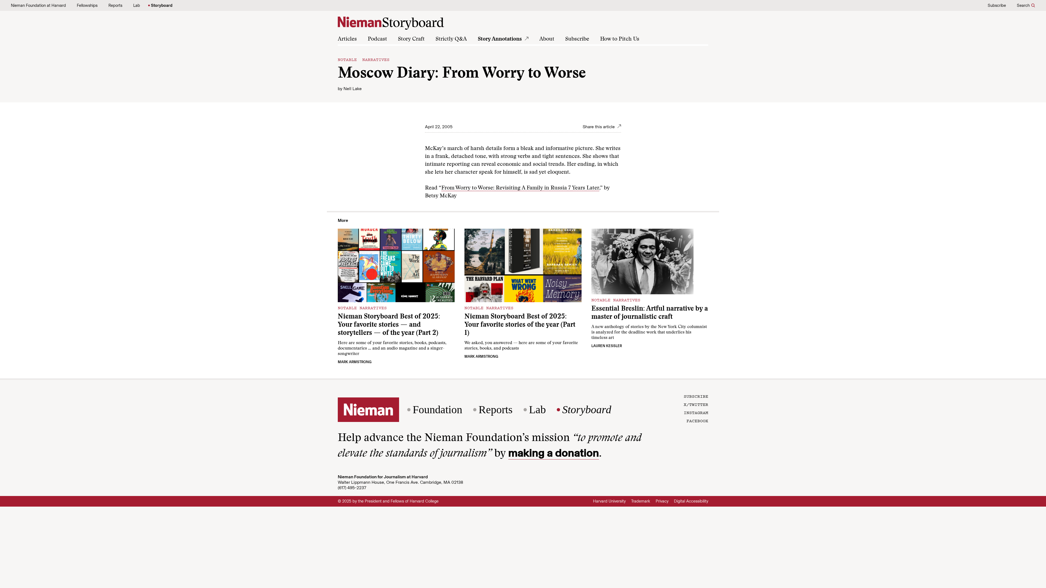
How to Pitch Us (619, 39)
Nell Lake (352, 88)
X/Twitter (696, 404)
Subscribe (997, 5)
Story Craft (411, 39)
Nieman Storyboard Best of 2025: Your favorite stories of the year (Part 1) (519, 325)
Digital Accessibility (691, 501)
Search (1023, 5)
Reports (115, 5)
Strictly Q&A (451, 39)
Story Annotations (500, 39)
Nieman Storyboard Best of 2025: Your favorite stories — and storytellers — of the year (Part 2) (389, 325)
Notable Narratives (364, 59)
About (546, 39)
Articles (347, 39)
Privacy (662, 501)
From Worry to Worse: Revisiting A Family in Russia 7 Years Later (520, 188)
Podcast (377, 39)
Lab (136, 5)
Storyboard (161, 5)
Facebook (697, 421)
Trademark (640, 501)
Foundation (437, 410)
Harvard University (609, 501)
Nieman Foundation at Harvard (38, 5)
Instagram (696, 412)
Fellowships (87, 5)
